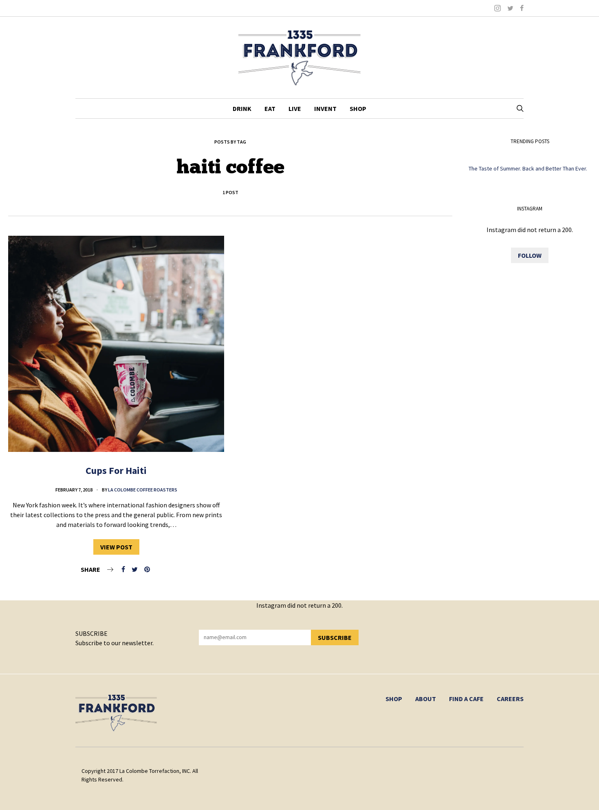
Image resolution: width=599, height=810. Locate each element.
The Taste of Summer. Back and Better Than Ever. (528, 168)
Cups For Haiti (116, 470)
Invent (325, 108)
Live (294, 108)
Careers (510, 699)
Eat (269, 108)
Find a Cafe (466, 699)
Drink (242, 108)
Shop (358, 108)
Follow (530, 255)
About (425, 699)
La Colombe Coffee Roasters (142, 490)
